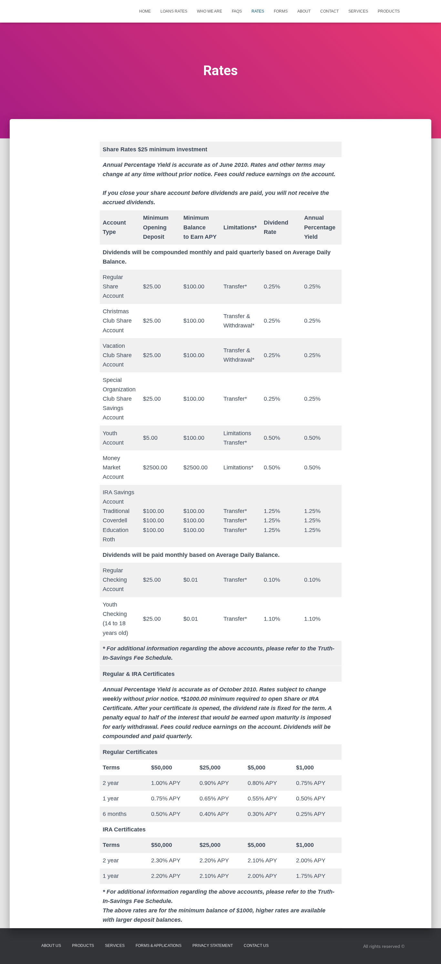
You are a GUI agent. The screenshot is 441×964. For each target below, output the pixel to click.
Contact (329, 11)
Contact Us (256, 945)
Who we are (209, 11)
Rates (257, 11)
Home (145, 11)
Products (389, 11)
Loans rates (173, 11)
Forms (281, 11)
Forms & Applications (158, 945)
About (304, 11)
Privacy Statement (212, 945)
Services (358, 11)
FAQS (237, 11)
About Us (51, 945)
